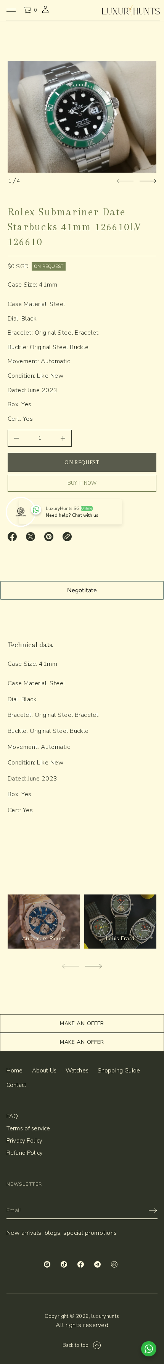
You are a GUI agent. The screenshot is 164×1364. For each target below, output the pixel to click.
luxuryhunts (105, 1316)
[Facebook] (82, 1265)
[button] (30, 10)
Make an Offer (82, 1023)
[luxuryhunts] (131, 10)
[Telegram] (98, 1265)
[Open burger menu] (11, 10)
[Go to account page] (45, 12)
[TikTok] (65, 1265)
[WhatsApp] (115, 1265)
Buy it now (82, 482)
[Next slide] (148, 181)
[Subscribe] (153, 1210)
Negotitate (82, 590)
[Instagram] (48, 1265)
